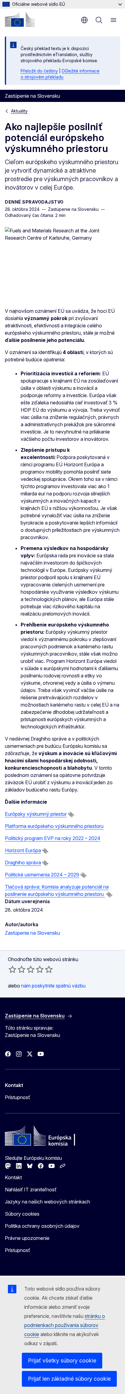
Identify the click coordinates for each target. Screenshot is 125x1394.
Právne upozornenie (27, 1238)
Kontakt (13, 1177)
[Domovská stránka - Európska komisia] (20, 19)
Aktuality (19, 110)
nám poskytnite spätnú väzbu (53, 986)
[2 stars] (17, 969)
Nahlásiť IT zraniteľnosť (30, 1189)
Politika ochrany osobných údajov (42, 1226)
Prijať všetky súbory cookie (62, 1360)
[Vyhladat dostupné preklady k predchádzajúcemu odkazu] (71, 815)
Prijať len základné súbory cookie (69, 1378)
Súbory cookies (22, 1214)
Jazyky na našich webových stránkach (47, 1202)
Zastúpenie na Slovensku (32, 933)
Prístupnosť (17, 1097)
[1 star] (12, 969)
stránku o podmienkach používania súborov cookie (64, 1325)
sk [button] (84, 20)
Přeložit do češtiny (39, 70)
